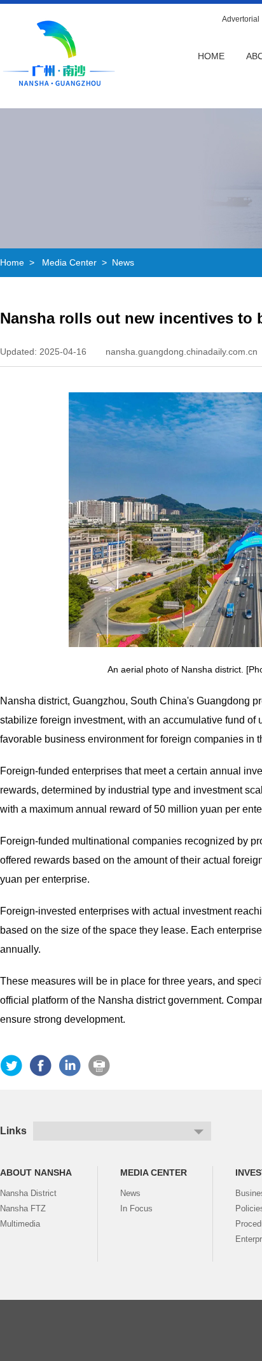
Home (211, 56)
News (123, 262)
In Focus (136, 1208)
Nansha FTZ (23, 1208)
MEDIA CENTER (153, 1172)
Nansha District (28, 1193)
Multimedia (20, 1224)
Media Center (69, 262)
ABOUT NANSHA (36, 1172)
